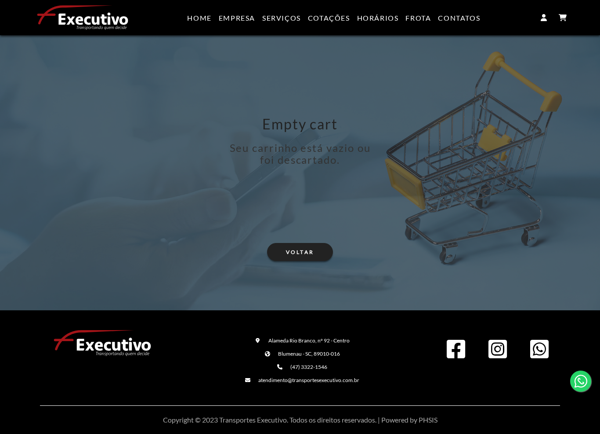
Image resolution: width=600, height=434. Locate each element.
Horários (378, 18)
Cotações (329, 18)
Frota (418, 18)
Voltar (300, 252)
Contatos (459, 18)
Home (199, 18)
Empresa (237, 18)
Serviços (281, 18)
